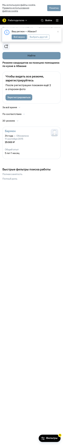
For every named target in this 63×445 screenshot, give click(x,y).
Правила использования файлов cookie (15, 9)
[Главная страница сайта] (4, 20)
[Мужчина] (54, 132)
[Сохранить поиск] (6, 46)
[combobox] (13, 114)
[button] (19, 97)
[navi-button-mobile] (57, 20)
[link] (42, 20)
